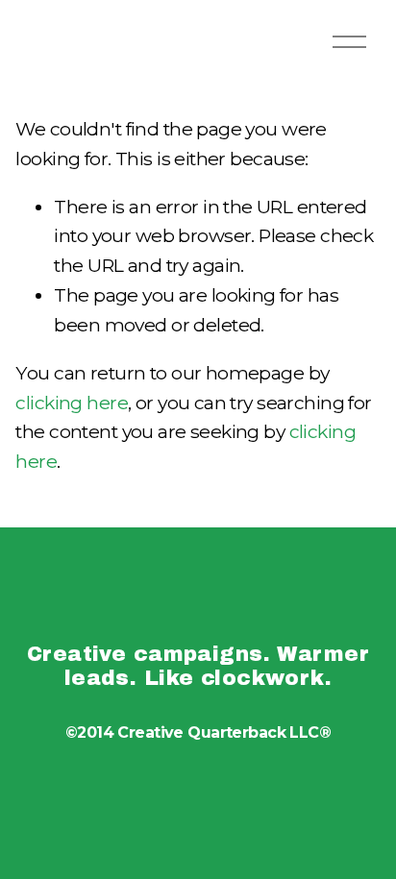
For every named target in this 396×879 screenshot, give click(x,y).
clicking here (71, 402)
